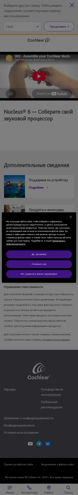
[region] (39, 247)
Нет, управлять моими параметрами (39, 274)
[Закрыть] (71, 217)
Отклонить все (39, 264)
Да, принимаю (39, 254)
